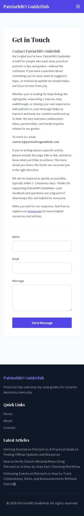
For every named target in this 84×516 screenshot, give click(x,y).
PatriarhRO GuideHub (26, 6)
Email (15, 259)
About (7, 421)
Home (7, 414)
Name (16, 237)
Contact (9, 427)
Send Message (42, 323)
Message (18, 281)
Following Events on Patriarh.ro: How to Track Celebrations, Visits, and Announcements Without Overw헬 (40, 478)
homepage (35, 211)
